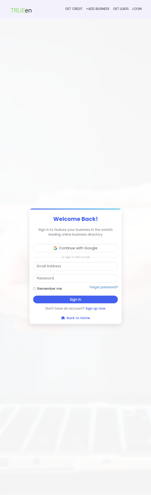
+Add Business (97, 9)
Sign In (75, 299)
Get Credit (73, 9)
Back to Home (77, 318)
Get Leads (121, 9)
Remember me (49, 288)
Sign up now (95, 308)
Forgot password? (104, 287)
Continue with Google (78, 248)
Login (137, 9)
